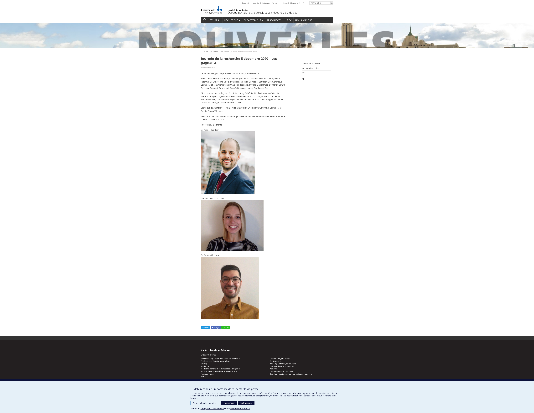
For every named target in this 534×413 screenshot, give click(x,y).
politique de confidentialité (212, 408)
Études (214, 20)
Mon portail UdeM (297, 3)
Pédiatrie (273, 368)
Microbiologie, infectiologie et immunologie (219, 371)
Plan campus (276, 3)
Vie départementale (311, 68)
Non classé (224, 51)
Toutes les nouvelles (311, 63)
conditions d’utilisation (240, 408)
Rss (303, 79)
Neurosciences (207, 374)
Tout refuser (229, 403)
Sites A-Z (286, 3)
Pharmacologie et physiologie (282, 366)
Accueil (204, 20)
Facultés (256, 3)
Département (252, 20)
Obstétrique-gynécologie (280, 358)
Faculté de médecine (238, 10)
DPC (289, 20)
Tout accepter (246, 403)
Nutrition (204, 376)
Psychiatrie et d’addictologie (281, 371)
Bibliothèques (265, 3)
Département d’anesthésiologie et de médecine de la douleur (263, 12)
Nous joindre (303, 20)
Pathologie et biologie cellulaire (283, 363)
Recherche (231, 20)
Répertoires (246, 3)
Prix (303, 73)
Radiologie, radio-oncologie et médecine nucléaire (291, 374)
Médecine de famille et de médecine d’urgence (220, 368)
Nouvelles (214, 51)
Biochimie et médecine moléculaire (215, 361)
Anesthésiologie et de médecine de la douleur (220, 358)
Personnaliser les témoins (205, 403)
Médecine (205, 366)
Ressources (274, 20)
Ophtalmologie (276, 361)
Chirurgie (205, 363)
